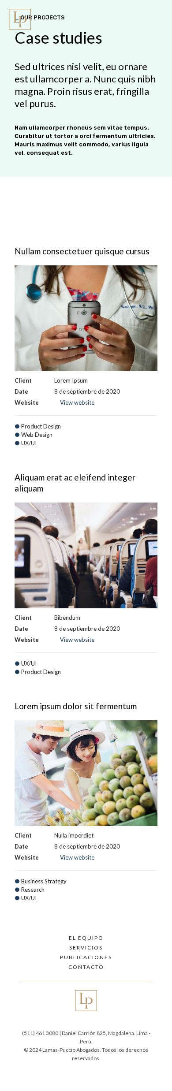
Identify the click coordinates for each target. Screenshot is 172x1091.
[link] (24, 19)
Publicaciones (86, 957)
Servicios (86, 947)
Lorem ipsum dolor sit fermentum (76, 706)
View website (77, 402)
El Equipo (86, 938)
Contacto (86, 967)
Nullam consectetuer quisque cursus (82, 251)
